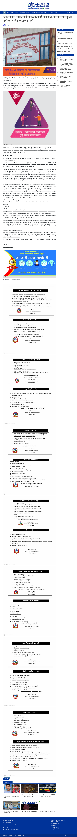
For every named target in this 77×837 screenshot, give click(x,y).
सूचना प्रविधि (43, 13)
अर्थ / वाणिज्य (22, 13)
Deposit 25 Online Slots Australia (65, 36)
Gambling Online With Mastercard (65, 49)
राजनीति (16, 13)
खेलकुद (33, 13)
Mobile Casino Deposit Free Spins (65, 43)
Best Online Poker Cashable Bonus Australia (65, 33)
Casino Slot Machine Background (65, 38)
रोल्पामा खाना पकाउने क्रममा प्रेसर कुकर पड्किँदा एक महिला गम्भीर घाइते (29, 795)
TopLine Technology (70, 835)
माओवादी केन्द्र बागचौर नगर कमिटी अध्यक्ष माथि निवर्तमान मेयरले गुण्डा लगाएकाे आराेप (66, 81)
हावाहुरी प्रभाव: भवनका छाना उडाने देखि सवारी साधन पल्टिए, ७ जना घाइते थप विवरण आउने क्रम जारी (66, 65)
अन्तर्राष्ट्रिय (28, 13)
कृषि (48, 13)
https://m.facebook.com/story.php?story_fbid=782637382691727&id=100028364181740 (25, 201)
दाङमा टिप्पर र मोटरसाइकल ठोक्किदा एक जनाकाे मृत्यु (66, 73)
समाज (8, 13)
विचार (12, 13)
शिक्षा (52, 13)
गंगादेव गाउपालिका (8, 282)
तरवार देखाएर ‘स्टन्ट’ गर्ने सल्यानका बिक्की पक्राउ (29, 812)
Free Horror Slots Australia (64, 51)
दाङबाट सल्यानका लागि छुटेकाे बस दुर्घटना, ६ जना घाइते (66, 77)
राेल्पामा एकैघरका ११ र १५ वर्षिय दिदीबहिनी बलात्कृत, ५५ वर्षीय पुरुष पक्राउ (47, 795)
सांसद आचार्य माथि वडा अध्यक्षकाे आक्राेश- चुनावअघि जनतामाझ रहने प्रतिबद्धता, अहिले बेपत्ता (11, 796)
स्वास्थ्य (56, 13)
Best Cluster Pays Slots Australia (65, 46)
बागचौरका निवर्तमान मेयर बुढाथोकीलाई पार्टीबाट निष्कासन (65, 69)
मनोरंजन (38, 13)
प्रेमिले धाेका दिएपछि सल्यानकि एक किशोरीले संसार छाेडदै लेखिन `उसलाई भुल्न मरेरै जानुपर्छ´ (66, 59)
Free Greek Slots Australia (63, 41)
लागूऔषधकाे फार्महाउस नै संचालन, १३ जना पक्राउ (47, 812)
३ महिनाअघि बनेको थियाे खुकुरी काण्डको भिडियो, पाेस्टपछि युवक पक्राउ (11, 812)
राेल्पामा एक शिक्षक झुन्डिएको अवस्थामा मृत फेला (65, 86)
